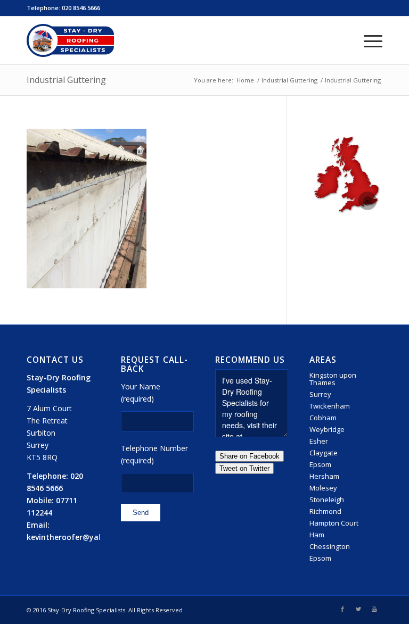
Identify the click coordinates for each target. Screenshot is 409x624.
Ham (316, 534)
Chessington (329, 546)
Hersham (324, 476)
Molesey (323, 488)
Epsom (320, 464)
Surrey (320, 394)
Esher (318, 441)
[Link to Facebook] (342, 609)
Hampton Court (333, 523)
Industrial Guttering (66, 80)
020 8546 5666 (81, 8)
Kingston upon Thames (332, 378)
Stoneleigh (326, 499)
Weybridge (327, 429)
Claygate (323, 452)
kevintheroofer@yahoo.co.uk (81, 537)
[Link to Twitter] (358, 609)
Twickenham (329, 406)
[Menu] (367, 40)
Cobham (323, 417)
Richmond (325, 511)
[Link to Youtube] (374, 609)
